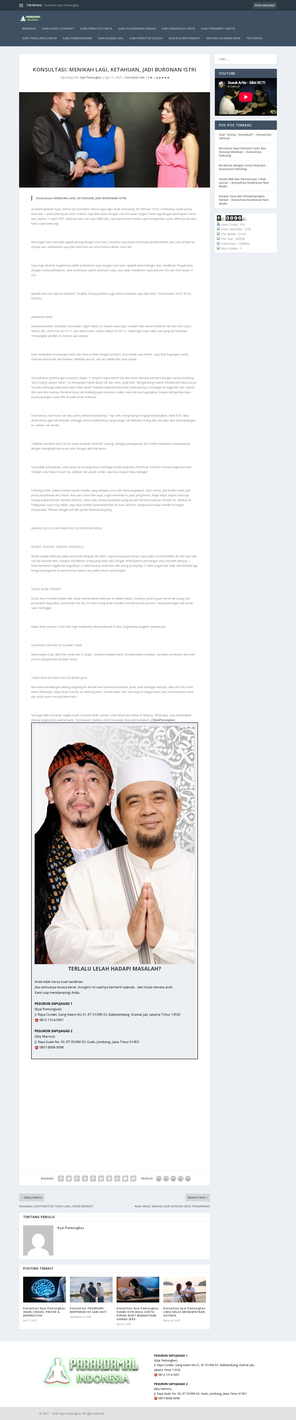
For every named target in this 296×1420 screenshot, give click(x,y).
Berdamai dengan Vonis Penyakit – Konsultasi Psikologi (243, 167)
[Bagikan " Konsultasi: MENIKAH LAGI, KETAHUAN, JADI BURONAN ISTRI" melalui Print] (133, 1178)
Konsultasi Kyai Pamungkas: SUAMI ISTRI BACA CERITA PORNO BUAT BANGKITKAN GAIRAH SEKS (138, 1313)
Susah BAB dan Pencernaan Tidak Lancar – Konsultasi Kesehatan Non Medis (244, 182)
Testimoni (254, 38)
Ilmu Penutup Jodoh (146, 38)
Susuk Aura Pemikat (184, 38)
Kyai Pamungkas (90, 77)
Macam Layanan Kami (223, 38)
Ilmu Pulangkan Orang (137, 28)
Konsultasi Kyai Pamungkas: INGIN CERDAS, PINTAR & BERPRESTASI (44, 1311)
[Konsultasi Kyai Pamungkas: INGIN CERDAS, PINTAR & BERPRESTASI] (44, 1289)
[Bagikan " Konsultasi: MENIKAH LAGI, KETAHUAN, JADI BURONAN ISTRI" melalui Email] (125, 1178)
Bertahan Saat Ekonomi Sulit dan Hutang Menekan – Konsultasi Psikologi (242, 151)
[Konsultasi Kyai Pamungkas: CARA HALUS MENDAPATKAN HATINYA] (184, 1289)
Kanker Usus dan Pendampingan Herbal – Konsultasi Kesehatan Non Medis (244, 199)
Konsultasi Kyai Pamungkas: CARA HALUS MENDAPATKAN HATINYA (184, 1311)
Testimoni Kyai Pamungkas (61, 5)
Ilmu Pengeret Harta (218, 28)
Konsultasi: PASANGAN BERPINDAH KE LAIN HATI (88, 1310)
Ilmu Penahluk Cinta (178, 28)
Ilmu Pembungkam (77, 38)
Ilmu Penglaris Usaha (39, 38)
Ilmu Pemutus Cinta (96, 28)
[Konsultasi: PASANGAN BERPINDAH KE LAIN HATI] (91, 1289)
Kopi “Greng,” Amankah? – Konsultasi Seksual (245, 136)
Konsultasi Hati (135, 77)
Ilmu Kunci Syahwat (58, 28)
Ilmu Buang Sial (111, 38)
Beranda (29, 28)
